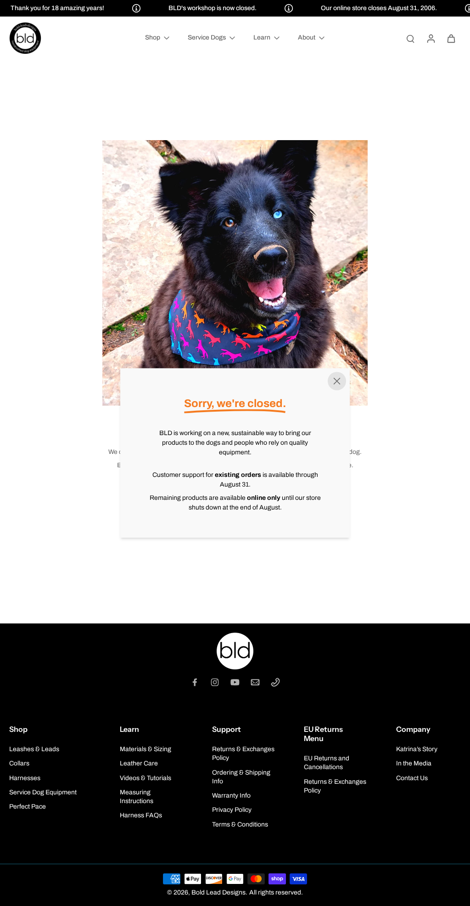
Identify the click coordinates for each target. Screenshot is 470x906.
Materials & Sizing (145, 749)
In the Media (413, 763)
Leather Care (139, 763)
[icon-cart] (451, 38)
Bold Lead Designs (218, 892)
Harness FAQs (141, 815)
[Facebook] (195, 682)
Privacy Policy (232, 809)
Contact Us (412, 778)
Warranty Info (231, 795)
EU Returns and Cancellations (326, 762)
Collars (19, 763)
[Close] (337, 381)
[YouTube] (235, 682)
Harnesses (24, 778)
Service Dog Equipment (43, 792)
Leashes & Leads (34, 749)
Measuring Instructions (136, 796)
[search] (410, 38)
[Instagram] (215, 682)
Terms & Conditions (240, 824)
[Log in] (430, 38)
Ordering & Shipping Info (241, 777)
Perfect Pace (27, 806)
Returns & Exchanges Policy (243, 753)
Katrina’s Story (416, 749)
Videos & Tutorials (145, 778)
